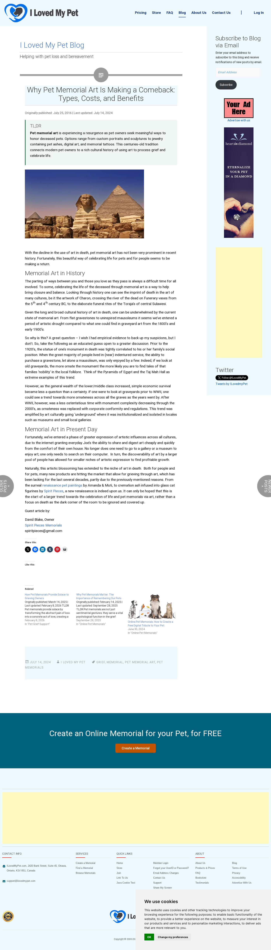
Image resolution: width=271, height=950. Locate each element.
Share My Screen (162, 887)
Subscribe (226, 85)
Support (157, 882)
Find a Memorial (84, 868)
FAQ (169, 12)
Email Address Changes (166, 873)
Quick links (124, 853)
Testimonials (202, 882)
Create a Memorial (85, 863)
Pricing (140, 12)
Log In (259, 12)
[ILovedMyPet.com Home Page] (41, 13)
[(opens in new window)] (239, 182)
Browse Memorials (85, 873)
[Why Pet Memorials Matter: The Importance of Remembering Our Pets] (102, 609)
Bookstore (200, 877)
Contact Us (221, 12)
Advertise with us (238, 120)
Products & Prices (205, 868)
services (82, 853)
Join (119, 873)
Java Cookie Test (126, 882)
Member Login (160, 863)
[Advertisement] (239, 302)
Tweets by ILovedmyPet (232, 384)
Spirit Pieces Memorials (43, 525)
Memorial (115, 662)
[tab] (36, 855)
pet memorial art (140, 662)
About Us (198, 12)
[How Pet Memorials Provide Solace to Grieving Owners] (50, 609)
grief (100, 662)
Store (156, 12)
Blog (182, 12)
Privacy (236, 873)
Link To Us (122, 877)
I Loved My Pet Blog (52, 45)
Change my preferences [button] (173, 937)
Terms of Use (239, 868)
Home (120, 863)
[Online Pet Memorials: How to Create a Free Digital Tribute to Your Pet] (152, 606)
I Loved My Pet (73, 662)
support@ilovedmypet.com (21, 881)
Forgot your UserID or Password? (171, 868)
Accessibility (239, 877)
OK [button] (149, 937)
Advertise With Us (241, 882)
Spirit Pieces (53, 491)
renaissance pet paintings (62, 485)
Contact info (12, 853)
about (199, 853)
